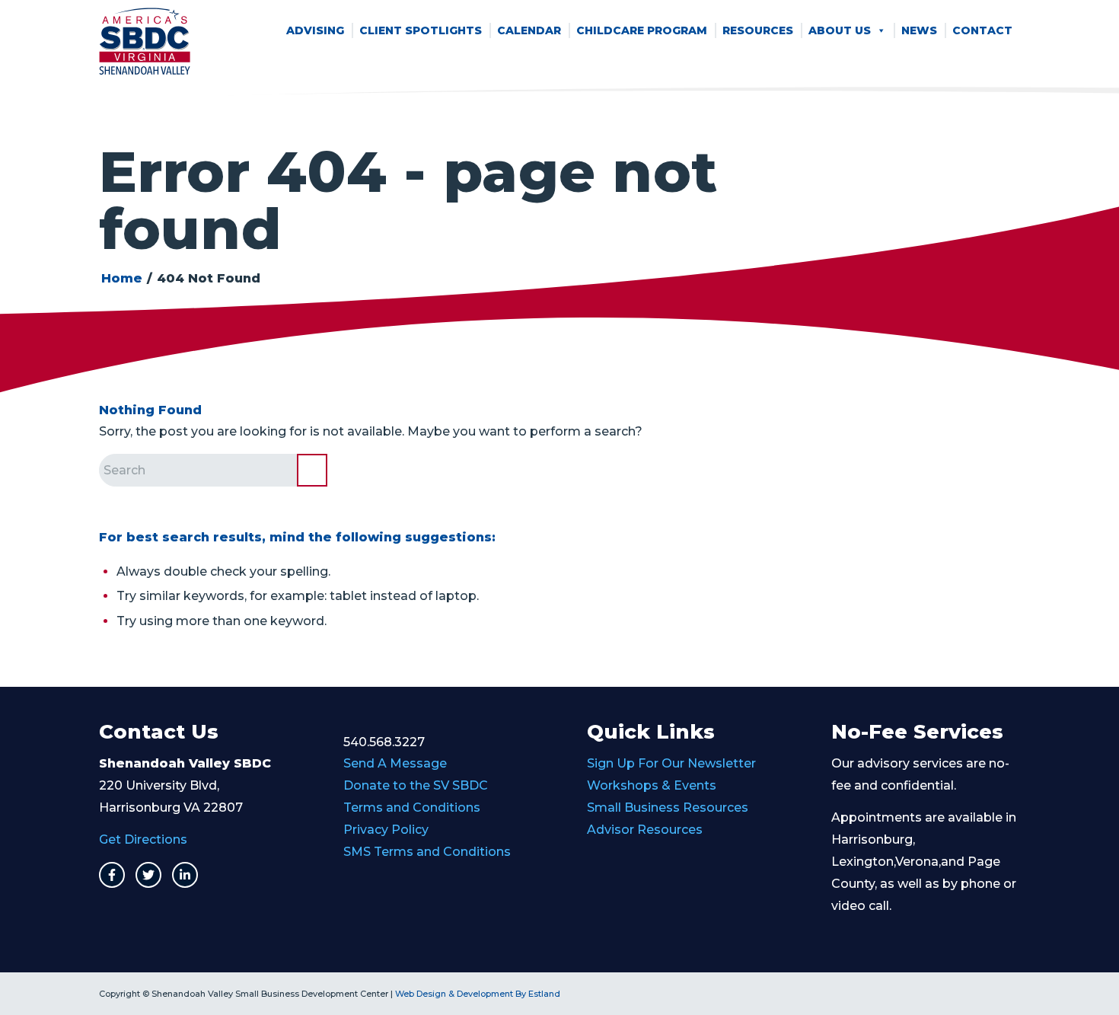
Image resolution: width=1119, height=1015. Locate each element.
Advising (315, 30)
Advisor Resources (645, 829)
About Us (839, 30)
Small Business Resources (667, 807)
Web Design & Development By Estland (477, 993)
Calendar (529, 30)
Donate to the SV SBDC (415, 785)
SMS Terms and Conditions (427, 851)
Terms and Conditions (411, 807)
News (919, 30)
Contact (982, 30)
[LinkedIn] (185, 875)
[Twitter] (148, 875)
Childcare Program (641, 30)
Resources (757, 30)
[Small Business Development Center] (144, 41)
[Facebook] (112, 875)
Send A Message (395, 763)
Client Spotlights (420, 30)
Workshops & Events (651, 785)
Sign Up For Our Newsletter (671, 763)
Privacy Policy (386, 829)
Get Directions (143, 839)
